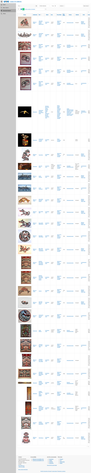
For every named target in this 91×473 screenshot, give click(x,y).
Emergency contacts (61, 471)
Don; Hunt (47, 107)
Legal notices (54, 471)
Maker (47, 14)
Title (41, 14)
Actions (61, 5)
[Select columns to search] (19, 6)
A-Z (61, 460)
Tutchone (68, 110)
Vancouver (59, 20)
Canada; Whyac (58, 110)
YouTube (51, 461)
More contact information (23, 469)
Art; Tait (46, 114)
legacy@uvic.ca (21, 465)
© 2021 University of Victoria (46, 471)
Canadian (68, 45)
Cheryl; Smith (46, 111)
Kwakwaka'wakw (70, 22)
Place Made (59, 14)
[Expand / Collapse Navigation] (2, 2)
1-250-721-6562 (21, 466)
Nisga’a (70, 115)
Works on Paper (34, 23)
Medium (77, 14)
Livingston (47, 22)
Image (24, 14)
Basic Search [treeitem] (6, 7)
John (46, 23)
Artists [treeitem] (4, 13)
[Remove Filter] (45, 9)
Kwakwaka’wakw (70, 109)
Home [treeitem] (4, 4)
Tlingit (72, 110)
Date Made (64, 15)
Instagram (51, 463)
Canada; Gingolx (58, 115)
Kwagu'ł (68, 330)
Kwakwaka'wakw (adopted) (70, 47)
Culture (70, 14)
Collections (35, 14)
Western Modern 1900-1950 (83, 22)
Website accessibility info (38, 459)
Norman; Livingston (47, 116)
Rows (53, 5)
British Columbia (59, 23)
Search (61, 459)
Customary (83, 110)
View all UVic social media (52, 465)
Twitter (50, 460)
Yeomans (47, 106)
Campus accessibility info (38, 460)
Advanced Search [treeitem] (7, 10)
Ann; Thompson (47, 113)
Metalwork (35, 330)
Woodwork (35, 111)
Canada (58, 24)
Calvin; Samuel (46, 109)
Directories (62, 461)
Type (52, 14)
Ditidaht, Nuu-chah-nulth (69, 112)
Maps (61, 463)
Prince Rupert (58, 106)
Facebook (51, 459)
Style (84, 14)
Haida (68, 108)
